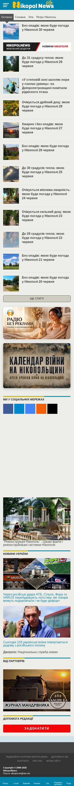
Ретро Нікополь (46, 17)
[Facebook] (8, 409)
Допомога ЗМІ (59, 757)
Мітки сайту (53, 761)
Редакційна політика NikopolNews (26, 757)
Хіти (31, 17)
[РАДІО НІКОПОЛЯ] (36, 365)
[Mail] (52, 409)
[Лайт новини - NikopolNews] (33, 5)
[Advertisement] (37, 456)
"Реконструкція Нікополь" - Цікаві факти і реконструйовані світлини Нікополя (33, 543)
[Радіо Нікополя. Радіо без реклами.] (36, 323)
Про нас (37, 761)
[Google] (30, 409)
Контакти (23, 761)
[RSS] (41, 409)
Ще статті (37, 298)
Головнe (20, 17)
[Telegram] (19, 409)
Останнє (6, 17)
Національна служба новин (38, 652)
